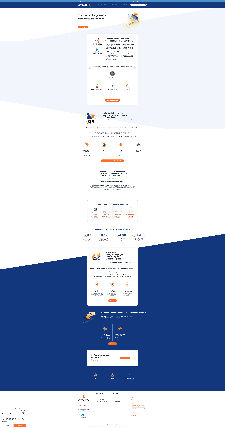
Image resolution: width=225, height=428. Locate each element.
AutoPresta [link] (99, 397)
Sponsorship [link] (116, 403)
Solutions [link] (100, 4)
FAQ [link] (115, 399)
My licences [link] (123, 4)
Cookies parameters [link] (134, 426)
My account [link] (116, 404)
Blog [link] (133, 397)
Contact (92, 1)
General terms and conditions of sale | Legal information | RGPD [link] (118, 426)
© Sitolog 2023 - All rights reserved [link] (93, 426)
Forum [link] (133, 399)
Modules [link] (106, 4)
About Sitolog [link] (103, 426)
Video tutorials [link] (117, 401)
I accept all (20, 425)
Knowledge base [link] (117, 397)
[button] (83, 27)
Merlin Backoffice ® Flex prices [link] (103, 401)
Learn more (4, 421)
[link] (138, 1)
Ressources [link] (115, 4)
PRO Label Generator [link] (101, 399)
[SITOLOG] (84, 5)
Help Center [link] (116, 396)
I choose (7, 425)
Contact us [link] (134, 396)
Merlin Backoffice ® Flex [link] (102, 396)
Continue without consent (19, 408)
